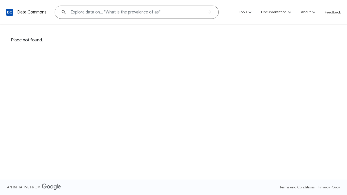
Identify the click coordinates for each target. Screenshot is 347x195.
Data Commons (31, 12)
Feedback (333, 12)
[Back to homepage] (9, 12)
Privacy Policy (329, 187)
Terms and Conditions (297, 187)
